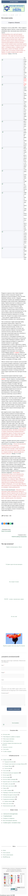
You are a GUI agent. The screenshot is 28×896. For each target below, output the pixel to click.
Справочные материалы (9, 799)
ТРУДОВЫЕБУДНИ (7, 816)
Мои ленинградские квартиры (10, 820)
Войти (4, 850)
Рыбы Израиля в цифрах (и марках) (11, 736)
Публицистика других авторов (10, 794)
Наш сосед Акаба (6, 531)
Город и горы (6, 759)
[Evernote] (10, 523)
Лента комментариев (8, 854)
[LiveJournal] (12, 523)
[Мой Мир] (6, 523)
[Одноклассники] (4, 523)
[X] (8, 523)
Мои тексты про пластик (8, 786)
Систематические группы (9, 797)
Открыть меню (14, 1)
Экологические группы (8, 805)
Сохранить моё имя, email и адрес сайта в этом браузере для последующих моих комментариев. (14, 689)
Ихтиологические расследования (11, 772)
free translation (15, 723)
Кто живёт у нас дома (8, 783)
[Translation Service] (3, 724)
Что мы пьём (7, 768)
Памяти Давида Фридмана (19, 536)
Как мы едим (6, 775)
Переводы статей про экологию (10, 792)
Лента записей (6, 852)
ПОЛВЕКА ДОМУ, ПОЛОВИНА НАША (11, 822)
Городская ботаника (9, 761)
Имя (2, 665)
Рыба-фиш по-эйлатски (14, 8)
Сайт (2, 679)
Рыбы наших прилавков (8, 739)
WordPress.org (6, 857)
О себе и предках (7, 751)
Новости (5, 788)
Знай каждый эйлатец (8, 741)
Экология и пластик (7, 747)
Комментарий (5, 693)
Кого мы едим (6, 777)
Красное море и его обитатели (10, 781)
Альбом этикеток (8, 801)
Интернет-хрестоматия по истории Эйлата (14, 764)
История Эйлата (8, 766)
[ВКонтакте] (2, 523)
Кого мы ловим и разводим (9, 779)
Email (3, 672)
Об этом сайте (6, 734)
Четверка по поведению (8, 818)
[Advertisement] (14, 276)
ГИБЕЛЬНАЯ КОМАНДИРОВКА (10, 814)
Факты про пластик (7, 803)
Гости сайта (6, 749)
